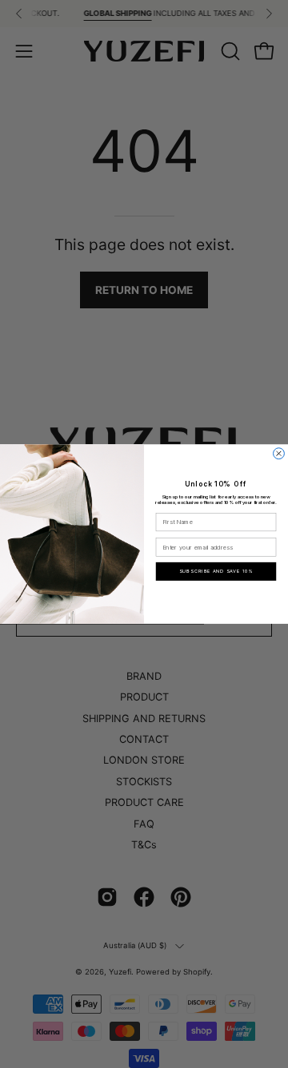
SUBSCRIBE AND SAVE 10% (216, 571)
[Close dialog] (279, 453)
